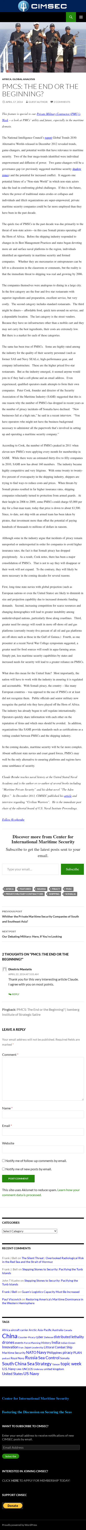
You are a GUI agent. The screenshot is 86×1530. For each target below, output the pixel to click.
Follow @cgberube (13, 819)
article (68, 796)
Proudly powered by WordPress (19, 1524)
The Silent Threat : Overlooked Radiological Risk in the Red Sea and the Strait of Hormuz (43, 1259)
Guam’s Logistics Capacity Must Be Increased (51, 1292)
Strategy (43, 1363)
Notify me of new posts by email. (28, 1169)
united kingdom (54, 1369)
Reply (15, 994)
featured (25, 889)
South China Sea (18, 1363)
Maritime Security (13, 1352)
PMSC (69, 889)
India (56, 1342)
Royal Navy (17, 1358)
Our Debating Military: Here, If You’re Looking (32, 934)
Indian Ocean (68, 1342)
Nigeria (41, 889)
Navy (41, 1352)
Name (7, 1108)
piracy (56, 889)
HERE (15, 1480)
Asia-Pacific (45, 1330)
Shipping (54, 894)
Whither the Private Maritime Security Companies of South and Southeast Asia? (40, 916)
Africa (6, 79)
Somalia (70, 894)
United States (12, 1374)
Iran (21, 1347)
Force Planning (32, 1342)
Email (7, 1126)
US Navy (31, 1373)
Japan (27, 1347)
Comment (10, 1054)
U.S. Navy (9, 1369)
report (48, 138)
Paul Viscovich (11, 1299)
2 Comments (62, 101)
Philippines (54, 1352)
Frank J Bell (9, 1292)
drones (8, 1342)
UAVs (19, 1369)
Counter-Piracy (26, 1337)
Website (8, 1143)
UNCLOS (27, 1369)
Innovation (10, 1347)
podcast (6, 1358)
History (46, 1342)
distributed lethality (69, 1337)
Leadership (37, 1347)
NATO (31, 1352)
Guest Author (38, 101)
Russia (31, 1357)
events (19, 1342)
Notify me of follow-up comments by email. (36, 1161)
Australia (57, 1330)
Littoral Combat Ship (58, 1347)
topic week (71, 1363)
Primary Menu (81, 17)
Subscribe (72, 869)
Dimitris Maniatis (20, 969)
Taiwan (56, 1364)
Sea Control (48, 1357)
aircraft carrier (19, 1330)
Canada (68, 1330)
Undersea (38, 1369)
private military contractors (24, 894)
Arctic (33, 1330)
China (10, 1335)
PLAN (77, 1352)
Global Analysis (24, 79)
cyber (39, 1337)
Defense (48, 1337)
